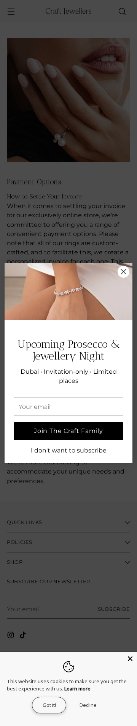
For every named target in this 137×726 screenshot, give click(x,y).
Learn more (77, 688)
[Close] (123, 272)
